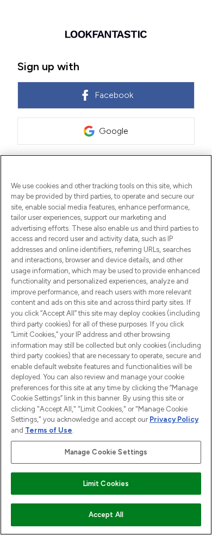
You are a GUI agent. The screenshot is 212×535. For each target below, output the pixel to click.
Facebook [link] (114, 95)
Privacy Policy (173, 419)
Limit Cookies (106, 483)
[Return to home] (106, 34)
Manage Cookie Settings (106, 452)
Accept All (106, 515)
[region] (106, 345)
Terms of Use (48, 430)
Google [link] (113, 131)
